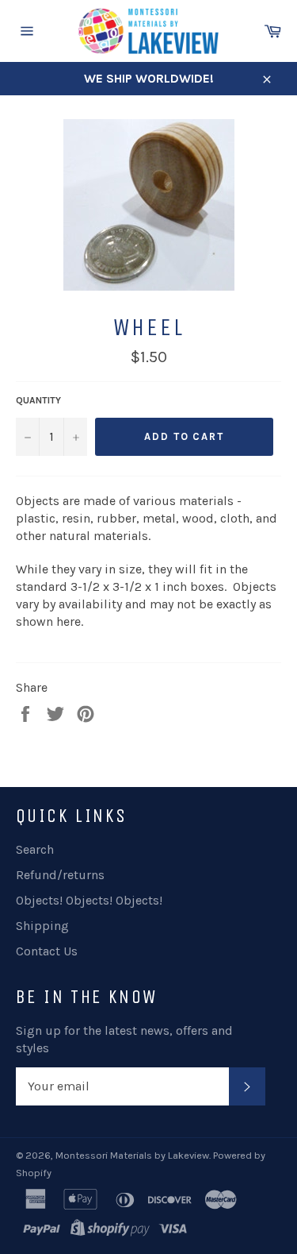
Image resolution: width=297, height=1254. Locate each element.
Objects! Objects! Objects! (89, 900)
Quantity (38, 400)
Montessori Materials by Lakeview (132, 1155)
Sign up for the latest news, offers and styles (124, 1039)
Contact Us (47, 951)
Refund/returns (60, 874)
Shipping (42, 925)
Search (35, 849)
